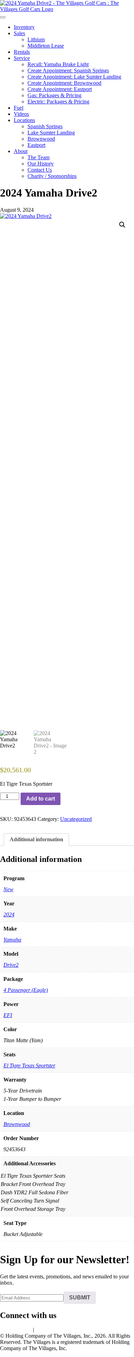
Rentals (22, 52)
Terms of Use (50, 1330)
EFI (7, 1015)
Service (22, 58)
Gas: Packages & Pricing (54, 95)
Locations (24, 120)
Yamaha (12, 940)
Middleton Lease (45, 46)
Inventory (24, 27)
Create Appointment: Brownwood (64, 83)
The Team (38, 157)
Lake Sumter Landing (51, 132)
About (20, 151)
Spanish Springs (45, 126)
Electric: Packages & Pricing (58, 101)
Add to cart (40, 799)
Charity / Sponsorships (52, 176)
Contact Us (39, 170)
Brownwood (41, 139)
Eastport (36, 145)
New (8, 889)
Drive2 (11, 965)
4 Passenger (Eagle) (25, 990)
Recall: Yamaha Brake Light (58, 64)
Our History (40, 164)
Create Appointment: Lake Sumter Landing (74, 77)
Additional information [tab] (36, 839)
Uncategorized (76, 819)
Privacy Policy (16, 1330)
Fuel (18, 108)
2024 (8, 914)
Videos (21, 114)
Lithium (36, 39)
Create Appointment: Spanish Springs (68, 70)
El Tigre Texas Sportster (29, 1065)
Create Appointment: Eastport (59, 89)
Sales (19, 33)
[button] (122, 225)
